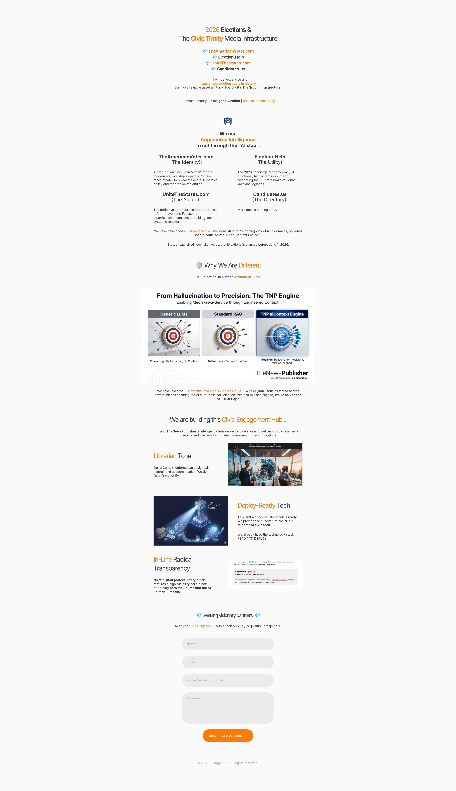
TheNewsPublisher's (182, 431)
